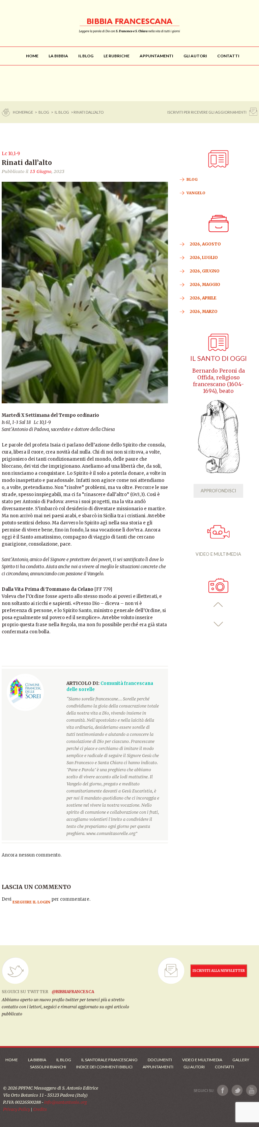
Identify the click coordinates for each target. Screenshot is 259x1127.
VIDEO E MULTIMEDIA (218, 554)
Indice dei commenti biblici (104, 1066)
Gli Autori (194, 1066)
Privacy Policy (16, 1109)
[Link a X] (237, 1090)
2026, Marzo (204, 311)
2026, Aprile (203, 297)
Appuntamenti (158, 1066)
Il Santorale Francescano (109, 1059)
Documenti (160, 1059)
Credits (40, 1109)
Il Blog (62, 112)
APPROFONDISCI (218, 490)
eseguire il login (31, 902)
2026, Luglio (204, 257)
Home (11, 1059)
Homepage (23, 112)
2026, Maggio (205, 284)
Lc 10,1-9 (11, 153)
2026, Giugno (205, 270)
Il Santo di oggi (218, 358)
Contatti (224, 1066)
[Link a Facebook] (223, 1090)
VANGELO (195, 193)
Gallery (240, 1059)
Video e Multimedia (202, 1059)
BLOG (43, 112)
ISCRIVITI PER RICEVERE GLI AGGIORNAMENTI (207, 112)
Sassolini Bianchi (48, 1066)
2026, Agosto (205, 244)
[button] (218, 604)
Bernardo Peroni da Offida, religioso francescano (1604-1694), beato (218, 381)
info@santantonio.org (65, 1102)
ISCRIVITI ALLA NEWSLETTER (219, 971)
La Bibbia (37, 1059)
